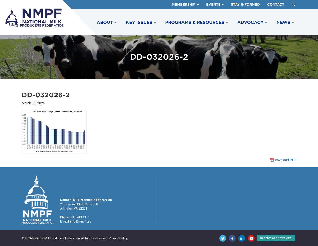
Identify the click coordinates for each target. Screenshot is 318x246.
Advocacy (251, 22)
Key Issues (140, 22)
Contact (275, 4)
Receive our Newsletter (276, 238)
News (284, 22)
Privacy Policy (118, 238)
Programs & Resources (195, 22)
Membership (184, 4)
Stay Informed (245, 4)
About (105, 22)
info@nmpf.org (80, 221)
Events (214, 4)
